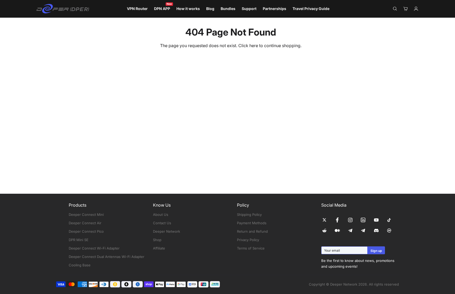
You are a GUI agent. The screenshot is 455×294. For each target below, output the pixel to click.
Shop (157, 240)
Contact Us (162, 223)
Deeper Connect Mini (86, 214)
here (253, 45)
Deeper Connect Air (85, 223)
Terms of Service (251, 248)
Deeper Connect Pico (86, 231)
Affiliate (159, 248)
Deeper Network (166, 231)
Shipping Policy (249, 214)
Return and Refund (252, 231)
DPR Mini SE (78, 240)
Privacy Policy (248, 240)
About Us (160, 214)
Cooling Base (80, 265)
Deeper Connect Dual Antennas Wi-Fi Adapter (106, 257)
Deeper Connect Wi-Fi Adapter (94, 248)
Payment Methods (251, 223)
